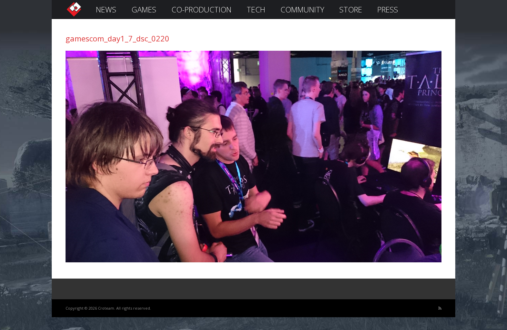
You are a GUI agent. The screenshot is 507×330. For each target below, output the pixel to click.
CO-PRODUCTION (201, 9)
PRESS (387, 9)
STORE (350, 9)
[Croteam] (74, 16)
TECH (256, 9)
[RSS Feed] (439, 308)
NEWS (106, 9)
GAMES (143, 9)
